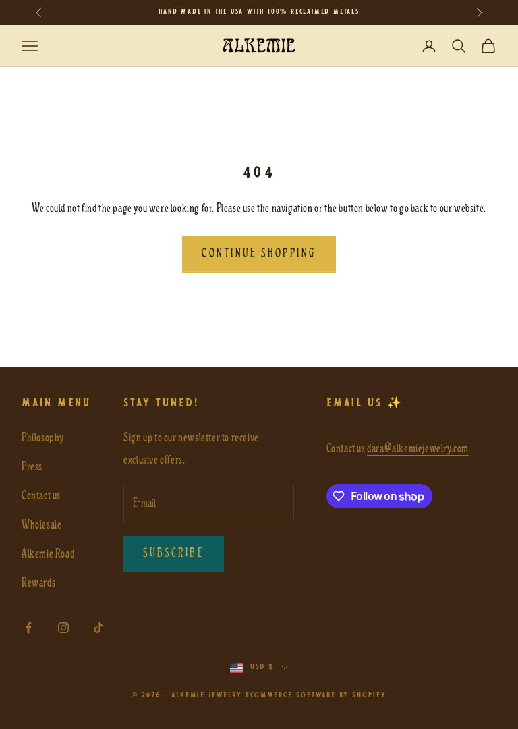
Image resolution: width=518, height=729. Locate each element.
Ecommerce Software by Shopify (316, 695)
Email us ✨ (364, 403)
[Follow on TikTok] (98, 627)
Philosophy (43, 438)
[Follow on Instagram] (63, 627)
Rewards (38, 583)
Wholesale (41, 525)
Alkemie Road (48, 554)
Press (32, 467)
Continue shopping (259, 254)
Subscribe (173, 553)
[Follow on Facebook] (28, 627)
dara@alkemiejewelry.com (418, 448)
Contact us (41, 496)
